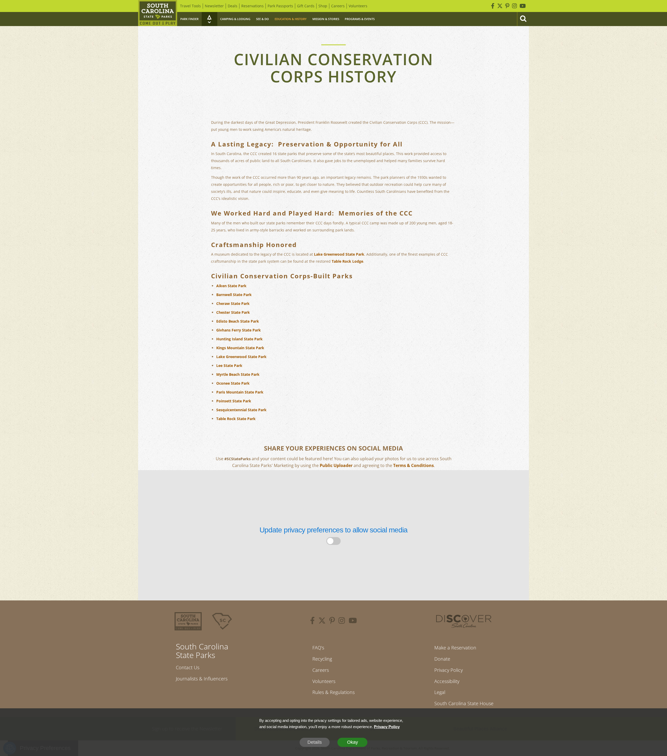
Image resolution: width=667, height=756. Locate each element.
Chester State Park (233, 312)
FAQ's (318, 647)
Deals (232, 5)
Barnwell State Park (234, 294)
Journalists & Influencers (201, 678)
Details (314, 742)
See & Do (262, 19)
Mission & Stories (325, 19)
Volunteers (358, 5)
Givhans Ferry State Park (238, 330)
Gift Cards (305, 5)
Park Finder (189, 19)
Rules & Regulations (333, 692)
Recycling (322, 659)
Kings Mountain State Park (240, 347)
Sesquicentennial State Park (241, 409)
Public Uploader (336, 465)
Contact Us (187, 667)
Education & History (291, 19)
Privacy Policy (448, 670)
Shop (322, 5)
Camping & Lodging (235, 19)
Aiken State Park (231, 285)
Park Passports (280, 5)
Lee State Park (229, 365)
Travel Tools (190, 5)
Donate (442, 659)
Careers (338, 5)
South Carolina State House (463, 703)
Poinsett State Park (233, 400)
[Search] (523, 19)
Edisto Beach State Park (237, 321)
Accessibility (446, 681)
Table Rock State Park (236, 418)
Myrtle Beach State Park (238, 374)
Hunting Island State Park (239, 338)
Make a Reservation (455, 647)
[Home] (157, 13)
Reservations (252, 5)
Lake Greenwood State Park (339, 254)
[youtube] (353, 621)
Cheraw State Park (233, 303)
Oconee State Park (233, 383)
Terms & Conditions (413, 465)
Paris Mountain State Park (239, 392)
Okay (352, 742)
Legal (439, 692)
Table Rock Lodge (347, 261)
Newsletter (214, 5)
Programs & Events (360, 19)
